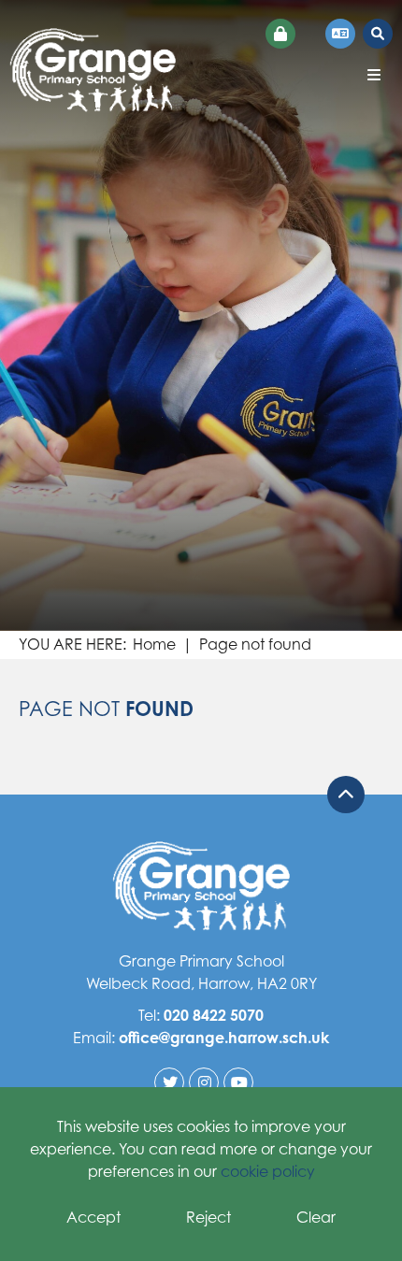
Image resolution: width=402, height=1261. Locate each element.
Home (154, 644)
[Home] (92, 70)
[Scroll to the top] (346, 794)
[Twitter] (169, 1082)
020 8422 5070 (214, 1015)
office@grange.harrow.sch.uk (224, 1037)
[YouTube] (238, 1082)
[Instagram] (204, 1082)
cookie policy (268, 1171)
